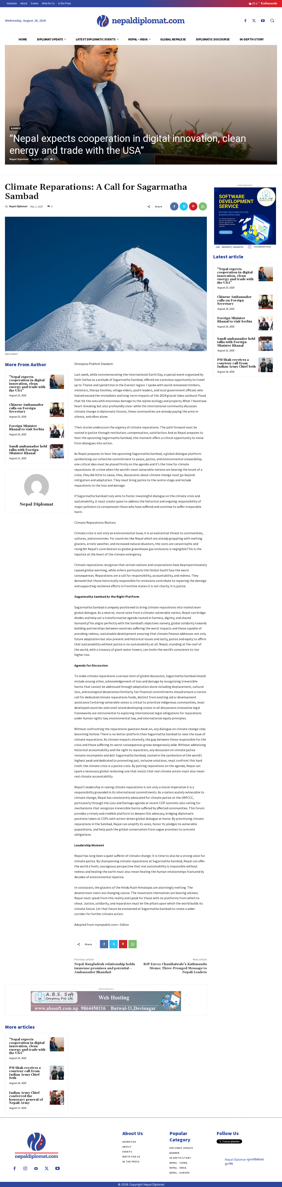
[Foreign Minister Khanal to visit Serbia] (57, 431)
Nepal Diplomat (18, 159)
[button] (272, 20)
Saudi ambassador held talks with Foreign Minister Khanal (28, 450)
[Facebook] (245, 21)
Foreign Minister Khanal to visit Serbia (26, 428)
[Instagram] (25, 1169)
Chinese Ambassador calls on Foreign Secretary (26, 408)
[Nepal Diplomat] (36, 486)
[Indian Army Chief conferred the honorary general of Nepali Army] (57, 1098)
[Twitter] (254, 21)
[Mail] (36, 1169)
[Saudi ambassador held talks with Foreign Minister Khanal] (57, 451)
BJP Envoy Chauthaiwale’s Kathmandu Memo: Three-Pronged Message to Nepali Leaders (175, 968)
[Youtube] (262, 21)
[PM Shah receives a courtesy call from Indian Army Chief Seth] (57, 1073)
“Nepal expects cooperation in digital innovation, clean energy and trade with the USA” (127, 144)
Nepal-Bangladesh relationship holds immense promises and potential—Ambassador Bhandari (104, 968)
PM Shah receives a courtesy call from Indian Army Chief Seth (25, 1073)
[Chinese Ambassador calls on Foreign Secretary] (57, 409)
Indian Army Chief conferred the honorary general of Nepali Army (26, 1098)
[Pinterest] (193, 206)
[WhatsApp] (203, 206)
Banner (16, 128)
